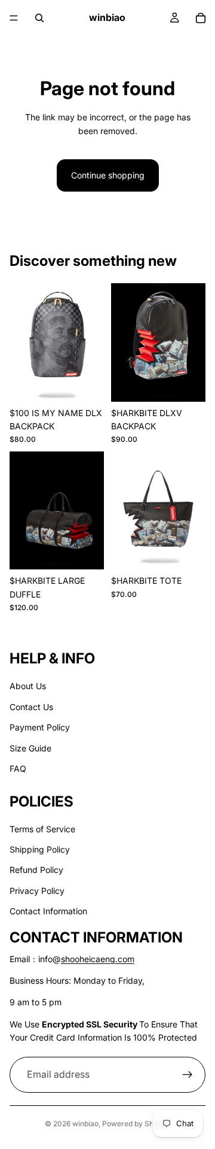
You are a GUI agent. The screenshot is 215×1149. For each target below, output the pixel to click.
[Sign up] (187, 1074)
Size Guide (30, 748)
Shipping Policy (40, 849)
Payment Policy (40, 727)
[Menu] (13, 18)
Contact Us (31, 707)
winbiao (85, 1123)
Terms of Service (42, 829)
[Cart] (201, 18)
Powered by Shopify (136, 1123)
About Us (28, 686)
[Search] (39, 18)
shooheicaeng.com (97, 959)
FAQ (18, 768)
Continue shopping (108, 175)
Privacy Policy (37, 891)
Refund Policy (36, 870)
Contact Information (48, 911)
